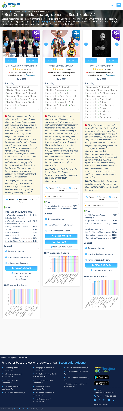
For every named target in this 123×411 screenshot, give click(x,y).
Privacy (97, 404)
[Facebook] (95, 400)
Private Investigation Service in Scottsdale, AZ (45, 375)
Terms (106, 404)
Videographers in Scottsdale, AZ (76, 372)
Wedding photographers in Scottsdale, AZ (75, 385)
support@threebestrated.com (105, 392)
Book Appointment (16, 251)
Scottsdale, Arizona (72, 362)
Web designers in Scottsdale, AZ (76, 379)
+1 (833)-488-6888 (109, 396)
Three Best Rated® (21, 409)
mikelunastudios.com (18, 263)
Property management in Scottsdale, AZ (44, 381)
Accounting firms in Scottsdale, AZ (10, 369)
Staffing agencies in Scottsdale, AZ (42, 400)
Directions (31, 75)
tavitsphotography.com (99, 260)
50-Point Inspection (45, 21)
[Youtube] (109, 400)
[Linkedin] (113, 400)
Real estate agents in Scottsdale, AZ (42, 387)
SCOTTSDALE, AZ (18, 11)
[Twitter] (100, 400)
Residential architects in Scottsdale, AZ (43, 394)
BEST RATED (6, 11)
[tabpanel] (21, 45)
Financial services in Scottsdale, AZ (11, 381)
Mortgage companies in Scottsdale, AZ (43, 369)
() (27, 69)
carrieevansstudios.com (59, 230)
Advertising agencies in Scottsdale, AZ (12, 375)
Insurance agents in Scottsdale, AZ (11, 387)
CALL (11, 60)
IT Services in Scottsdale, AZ (15, 393)
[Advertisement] (61, 338)
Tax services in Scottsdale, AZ (77, 368)
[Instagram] (104, 400)
